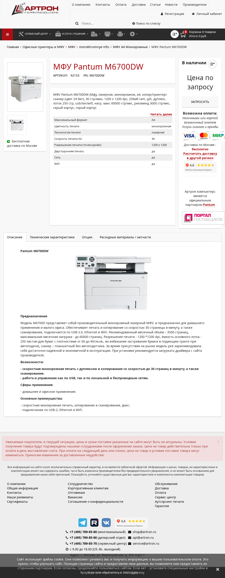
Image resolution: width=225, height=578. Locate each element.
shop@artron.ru (144, 532)
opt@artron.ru (143, 537)
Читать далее (161, 114)
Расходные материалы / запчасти (125, 237)
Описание (14, 237)
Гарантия (162, 506)
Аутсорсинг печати (169, 501)
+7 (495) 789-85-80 (83, 532)
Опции (87, 237)
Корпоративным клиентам (88, 488)
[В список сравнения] (175, 34)
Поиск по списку (147, 23)
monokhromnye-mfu (94, 47)
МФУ (71, 47)
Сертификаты (17, 501)
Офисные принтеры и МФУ (43, 47)
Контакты (14, 492)
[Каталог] (34, 8)
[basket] (201, 34)
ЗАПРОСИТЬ (200, 102)
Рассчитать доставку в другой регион (200, 155)
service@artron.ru (146, 543)
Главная (13, 47)
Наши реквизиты (20, 497)
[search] (77, 23)
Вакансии (75, 497)
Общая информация (22, 488)
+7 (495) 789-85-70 (83, 543)
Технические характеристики (52, 237)
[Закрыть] (218, 569)
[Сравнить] (212, 64)
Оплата (160, 492)
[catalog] (7, 34)
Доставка (162, 488)
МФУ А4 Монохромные (130, 47)
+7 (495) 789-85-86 (83, 537)
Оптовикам (76, 492)
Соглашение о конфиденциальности (95, 501)
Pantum (209, 205)
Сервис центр (165, 497)
